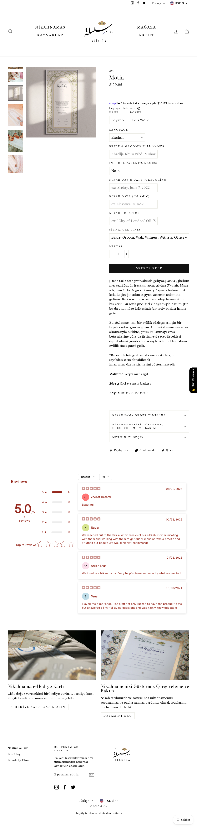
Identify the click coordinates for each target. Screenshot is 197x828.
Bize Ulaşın (15, 754)
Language (118, 129)
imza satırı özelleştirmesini (130, 364)
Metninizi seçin (128, 437)
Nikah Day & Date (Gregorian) (138, 180)
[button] (56, 492)
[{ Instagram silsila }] (56, 787)
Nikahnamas (50, 27)
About (146, 35)
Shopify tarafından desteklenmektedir (99, 813)
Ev (111, 70)
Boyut (136, 112)
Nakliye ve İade (18, 748)
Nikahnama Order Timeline (139, 415)
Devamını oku (118, 715)
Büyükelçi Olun (18, 760)
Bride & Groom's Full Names (136, 146)
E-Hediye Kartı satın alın (38, 707)
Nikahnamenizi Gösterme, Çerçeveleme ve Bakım (137, 426)
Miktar (116, 246)
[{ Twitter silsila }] (73, 787)
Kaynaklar (50, 35)
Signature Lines (125, 229)
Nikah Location (124, 213)
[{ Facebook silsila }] (65, 787)
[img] (91, 489)
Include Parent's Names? (133, 163)
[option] (61, 102)
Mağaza (146, 27)
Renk (114, 112)
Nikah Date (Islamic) (129, 196)
